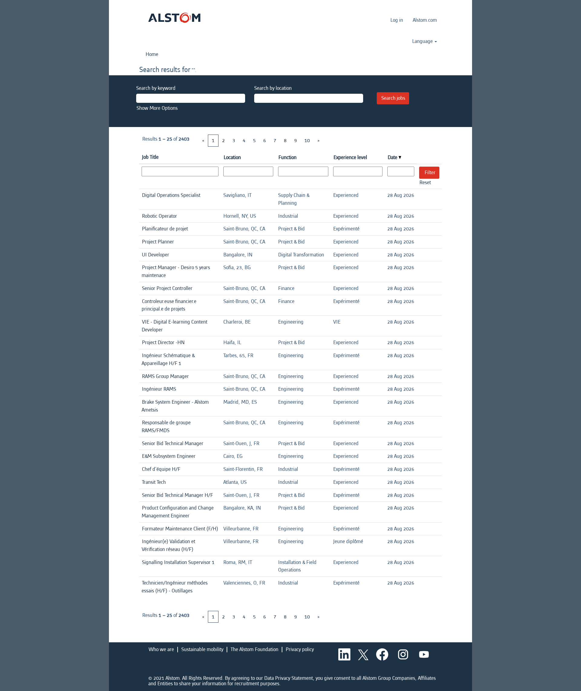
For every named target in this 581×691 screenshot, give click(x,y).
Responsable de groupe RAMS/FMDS (166, 426)
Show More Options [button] (157, 108)
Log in (396, 20)
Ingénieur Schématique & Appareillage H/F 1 (168, 359)
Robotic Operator (159, 216)
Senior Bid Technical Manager (172, 443)
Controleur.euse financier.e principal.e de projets (169, 305)
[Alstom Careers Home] (174, 17)
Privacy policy (300, 649)
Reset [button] (425, 182)
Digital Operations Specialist (171, 195)
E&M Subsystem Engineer (168, 456)
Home (152, 54)
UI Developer (155, 255)
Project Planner (158, 242)
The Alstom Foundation (254, 649)
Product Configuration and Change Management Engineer (178, 512)
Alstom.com (425, 20)
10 (307, 140)
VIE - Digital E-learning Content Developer (174, 326)
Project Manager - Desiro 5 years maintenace (176, 271)
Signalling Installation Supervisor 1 (178, 562)
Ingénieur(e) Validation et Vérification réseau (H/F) (168, 545)
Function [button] (287, 157)
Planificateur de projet (165, 229)
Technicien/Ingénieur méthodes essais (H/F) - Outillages (175, 587)
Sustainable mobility (202, 649)
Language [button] (423, 41)
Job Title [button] (150, 157)
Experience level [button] (350, 157)
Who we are (161, 649)
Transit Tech (154, 482)
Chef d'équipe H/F (161, 469)
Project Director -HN (163, 342)
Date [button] (393, 157)
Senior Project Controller (167, 288)
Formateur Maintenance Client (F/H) (180, 529)
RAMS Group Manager (165, 376)
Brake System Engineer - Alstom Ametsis (175, 406)
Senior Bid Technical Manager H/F (177, 495)
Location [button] (232, 157)
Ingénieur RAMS (159, 389)
